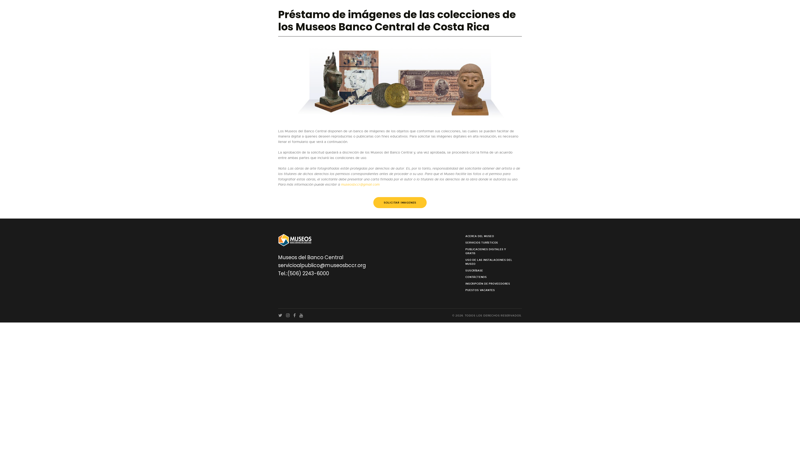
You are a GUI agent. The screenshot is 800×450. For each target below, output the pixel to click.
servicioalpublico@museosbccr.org (322, 265)
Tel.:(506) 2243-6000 (303, 273)
